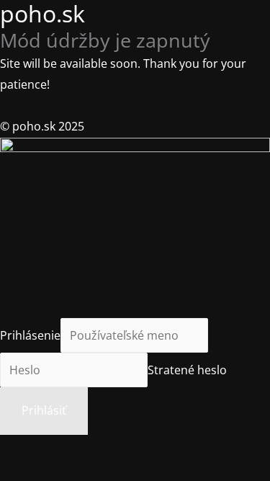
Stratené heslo (187, 370)
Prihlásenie (30, 335)
